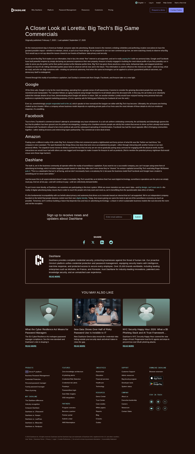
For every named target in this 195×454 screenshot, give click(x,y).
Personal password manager (35, 383)
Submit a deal (67, 419)
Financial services (102, 379)
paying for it (126, 59)
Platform (51, 10)
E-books (99, 419)
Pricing (110, 10)
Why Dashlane (36, 10)
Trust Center (100, 400)
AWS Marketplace (68, 422)
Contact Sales (127, 411)
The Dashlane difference (34, 400)
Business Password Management (37, 375)
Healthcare (100, 383)
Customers (99, 10)
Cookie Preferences (64, 439)
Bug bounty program (129, 379)
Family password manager (35, 387)
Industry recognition (32, 404)
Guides (98, 422)
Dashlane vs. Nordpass (33, 426)
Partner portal (67, 415)
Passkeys (65, 386)
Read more (54, 277)
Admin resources (128, 375)
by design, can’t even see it (150, 187)
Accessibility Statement (109, 439)
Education (99, 375)
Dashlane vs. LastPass (33, 419)
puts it (27, 171)
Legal (54, 439)
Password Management (67, 10)
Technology (100, 386)
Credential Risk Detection (71, 379)
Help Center (167, 3)
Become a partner (68, 411)
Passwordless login (69, 390)
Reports (99, 411)
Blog (97, 415)
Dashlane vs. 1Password (34, 411)
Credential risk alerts (69, 383)
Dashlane (104, 264)
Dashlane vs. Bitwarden (33, 423)
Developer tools (127, 383)
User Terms (28, 439)
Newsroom (125, 408)
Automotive (100, 371)
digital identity (81, 198)
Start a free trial (180, 3)
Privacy (48, 439)
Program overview (68, 408)
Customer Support (128, 371)
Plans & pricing (30, 390)
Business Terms (39, 439)
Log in (151, 3)
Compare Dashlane (32, 408)
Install (158, 3)
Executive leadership (129, 400)
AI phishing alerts (68, 375)
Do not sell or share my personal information (86, 439)
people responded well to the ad (58, 104)
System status (127, 386)
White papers (101, 408)
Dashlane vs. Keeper (33, 415)
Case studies (100, 404)
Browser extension (156, 371)
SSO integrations (68, 397)
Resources (85, 10)
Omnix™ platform (34, 372)
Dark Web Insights (68, 394)
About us (125, 396)
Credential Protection (33, 379)
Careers (125, 404)
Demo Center (101, 396)
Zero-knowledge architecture (72, 371)
